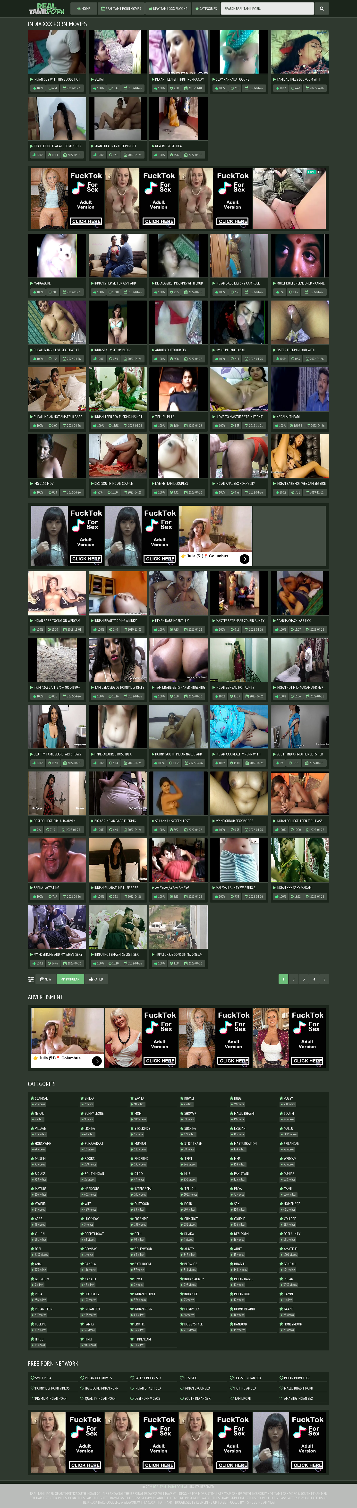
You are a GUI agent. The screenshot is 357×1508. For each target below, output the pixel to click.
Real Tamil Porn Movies (123, 8)
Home (85, 8)
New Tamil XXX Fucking (170, 8)
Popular (72, 979)
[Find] (321, 8)
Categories (208, 8)
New (47, 979)
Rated (98, 979)
